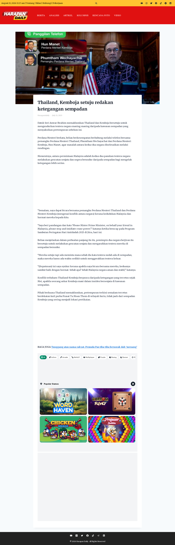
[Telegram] (166, 3)
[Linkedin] (104, 535)
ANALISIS (54, 15)
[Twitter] (151, 3)
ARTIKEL (68, 15)
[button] (96, 3)
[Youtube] (142, 3)
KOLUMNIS (82, 15)
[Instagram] (146, 3)
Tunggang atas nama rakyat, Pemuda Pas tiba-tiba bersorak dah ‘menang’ (94, 347)
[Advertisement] (87, 188)
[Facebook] (156, 3)
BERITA (41, 15)
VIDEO (117, 15)
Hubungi (47, 3)
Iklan (38, 3)
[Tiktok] (161, 3)
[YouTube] (71, 535)
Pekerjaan (58, 3)
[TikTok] (93, 535)
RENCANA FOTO (101, 15)
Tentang (30, 3)
